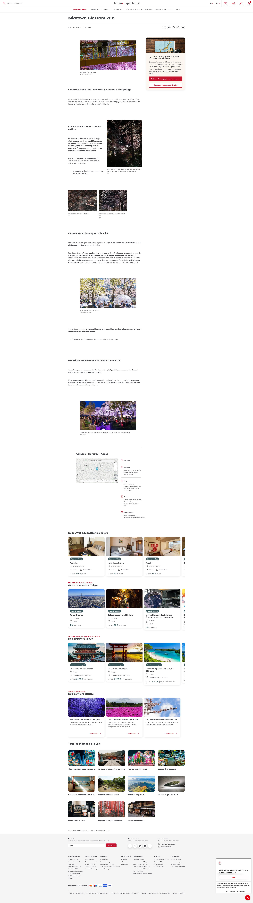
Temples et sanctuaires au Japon (111, 769)
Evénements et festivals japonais (86, 830)
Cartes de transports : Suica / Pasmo (110, 866)
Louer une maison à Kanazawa (141, 866)
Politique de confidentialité (121, 893)
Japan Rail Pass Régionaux (107, 864)
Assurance (135, 893)
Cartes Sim (124, 859)
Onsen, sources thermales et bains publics (81, 795)
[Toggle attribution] (116, 481)
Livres (177, 9)
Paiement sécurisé (178, 893)
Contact (71, 893)
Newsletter (71, 864)
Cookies (143, 893)
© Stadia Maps (91, 481)
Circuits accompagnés (78, 665)
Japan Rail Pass (104, 859)
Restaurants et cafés (76, 820)
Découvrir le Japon (176, 859)
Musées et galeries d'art (168, 795)
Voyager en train (175, 864)
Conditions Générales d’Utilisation (159, 893)
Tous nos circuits (89, 859)
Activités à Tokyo (76, 611)
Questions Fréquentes (74, 873)
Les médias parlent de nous (75, 862)
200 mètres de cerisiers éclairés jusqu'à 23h (112, 216)
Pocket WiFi (124, 864)
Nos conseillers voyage (91, 869)
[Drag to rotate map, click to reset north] (115, 470)
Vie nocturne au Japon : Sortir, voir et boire (81, 769)
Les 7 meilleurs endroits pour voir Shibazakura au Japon (124, 719)
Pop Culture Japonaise (137, 769)
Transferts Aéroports (105, 869)
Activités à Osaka (158, 866)
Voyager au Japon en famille (110, 820)
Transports (95, 9)
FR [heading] (211, 3)
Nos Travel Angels (138, 871)
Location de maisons (138, 859)
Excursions (117, 9)
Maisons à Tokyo (76, 559)
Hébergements (132, 9)
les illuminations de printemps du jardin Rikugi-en (99, 339)
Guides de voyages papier (178, 866)
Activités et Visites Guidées (161, 859)
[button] (97, 469)
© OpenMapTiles (99, 481)
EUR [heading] (217, 3)
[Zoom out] (115, 467)
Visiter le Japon (79, 9)
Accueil (70, 830)
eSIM (122, 862)
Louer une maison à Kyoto (140, 864)
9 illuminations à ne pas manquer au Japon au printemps (86, 719)
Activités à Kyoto (158, 864)
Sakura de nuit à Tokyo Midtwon (78, 214)
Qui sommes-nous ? (73, 859)
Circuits (106, 9)
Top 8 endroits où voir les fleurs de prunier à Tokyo (162, 719)
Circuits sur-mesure (90, 866)
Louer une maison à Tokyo (140, 862)
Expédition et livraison (74, 876)
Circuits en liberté (90, 864)
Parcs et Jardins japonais (108, 795)
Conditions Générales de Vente (99, 893)
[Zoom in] (115, 464)
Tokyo (74, 830)
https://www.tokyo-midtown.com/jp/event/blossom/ (134, 516)
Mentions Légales (81, 893)
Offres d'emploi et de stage (75, 871)
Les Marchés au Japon (167, 769)
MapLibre (83, 481)
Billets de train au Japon (106, 862)
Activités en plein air (136, 795)
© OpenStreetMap (109, 481)
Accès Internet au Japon (151, 9)
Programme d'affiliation (74, 866)
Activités (167, 9)
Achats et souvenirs (136, 820)
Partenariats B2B (73, 869)
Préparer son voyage (176, 862)
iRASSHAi (70, 878)
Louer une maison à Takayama (141, 869)
